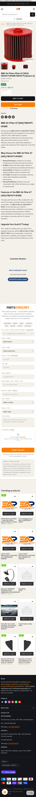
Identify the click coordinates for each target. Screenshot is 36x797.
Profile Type (6, 408)
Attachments (8, 429)
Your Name (5, 363)
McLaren (26, 684)
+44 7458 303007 (14, 727)
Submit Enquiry (18, 450)
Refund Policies (28, 789)
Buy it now (18, 105)
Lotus (21, 684)
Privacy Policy (17, 789)
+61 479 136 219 (13, 743)
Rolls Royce (13, 686)
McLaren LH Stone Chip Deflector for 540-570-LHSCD (25, 660)
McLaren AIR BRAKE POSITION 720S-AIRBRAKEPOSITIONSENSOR (10, 590)
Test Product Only (25, 624)
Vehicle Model (7, 347)
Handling (22, 589)
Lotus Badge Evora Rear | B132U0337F (26, 519)
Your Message (6, 416)
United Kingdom (9, 765)
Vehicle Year (9, 355)
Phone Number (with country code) (13, 381)
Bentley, (8, 684)
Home (2, 24)
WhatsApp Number (9, 390)
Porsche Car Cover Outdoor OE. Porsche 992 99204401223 (8, 625)
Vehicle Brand (7, 338)
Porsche (3, 686)
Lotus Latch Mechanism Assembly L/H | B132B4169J (9, 555)
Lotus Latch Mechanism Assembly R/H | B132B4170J (27, 555)
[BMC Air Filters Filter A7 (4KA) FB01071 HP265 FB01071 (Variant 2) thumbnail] (4, 66)
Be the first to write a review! (18, 279)
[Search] (32, 14)
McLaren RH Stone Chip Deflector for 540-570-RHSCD (7, 660)
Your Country (6, 398)
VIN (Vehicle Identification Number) (17, 330)
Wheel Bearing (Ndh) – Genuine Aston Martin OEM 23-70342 (9, 520)
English (4, 761)
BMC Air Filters (7, 78)
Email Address (7, 373)
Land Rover (14, 684)
